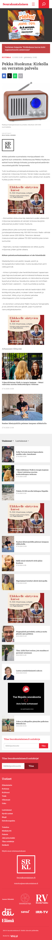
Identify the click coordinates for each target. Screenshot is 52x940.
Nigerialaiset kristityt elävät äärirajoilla (31, 581)
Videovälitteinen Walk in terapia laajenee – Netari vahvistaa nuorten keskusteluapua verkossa (22, 383)
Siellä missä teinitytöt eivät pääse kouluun (29, 562)
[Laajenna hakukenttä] (44, 4)
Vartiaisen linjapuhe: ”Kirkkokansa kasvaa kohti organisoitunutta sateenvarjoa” (25, 48)
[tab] (8, 441)
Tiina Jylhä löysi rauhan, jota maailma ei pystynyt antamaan (32, 651)
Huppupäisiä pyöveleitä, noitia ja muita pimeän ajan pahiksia (31, 633)
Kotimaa (6, 57)
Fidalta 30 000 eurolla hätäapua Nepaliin (32, 491)
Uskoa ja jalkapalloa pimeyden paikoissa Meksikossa (32, 722)
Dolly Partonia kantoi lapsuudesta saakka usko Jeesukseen (29, 453)
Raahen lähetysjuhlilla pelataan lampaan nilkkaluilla (24, 423)
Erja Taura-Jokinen (9, 135)
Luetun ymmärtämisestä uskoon (29, 671)
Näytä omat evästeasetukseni (14, 851)
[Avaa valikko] (33, 4)
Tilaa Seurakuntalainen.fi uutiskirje (22, 739)
